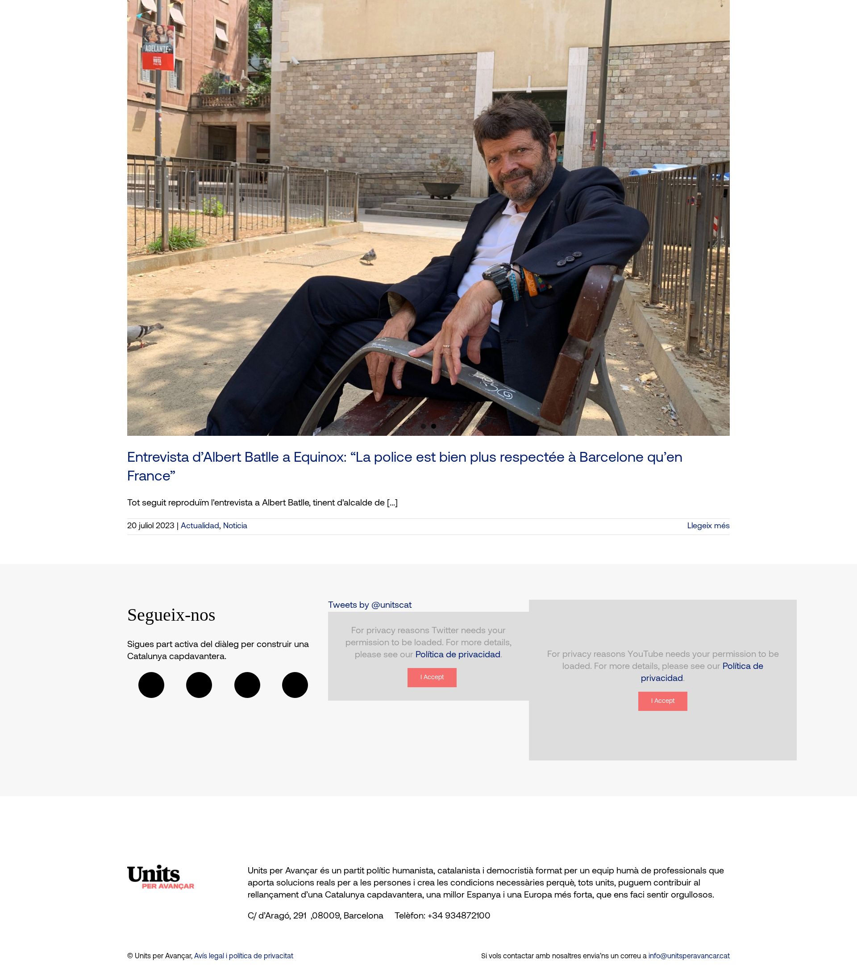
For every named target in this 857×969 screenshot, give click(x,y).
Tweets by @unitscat (370, 605)
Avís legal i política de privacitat (243, 956)
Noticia (235, 526)
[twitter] (199, 685)
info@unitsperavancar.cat (689, 956)
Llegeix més (708, 526)
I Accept (432, 677)
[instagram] (247, 685)
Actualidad (200, 526)
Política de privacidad (458, 655)
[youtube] (295, 685)
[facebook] (151, 685)
